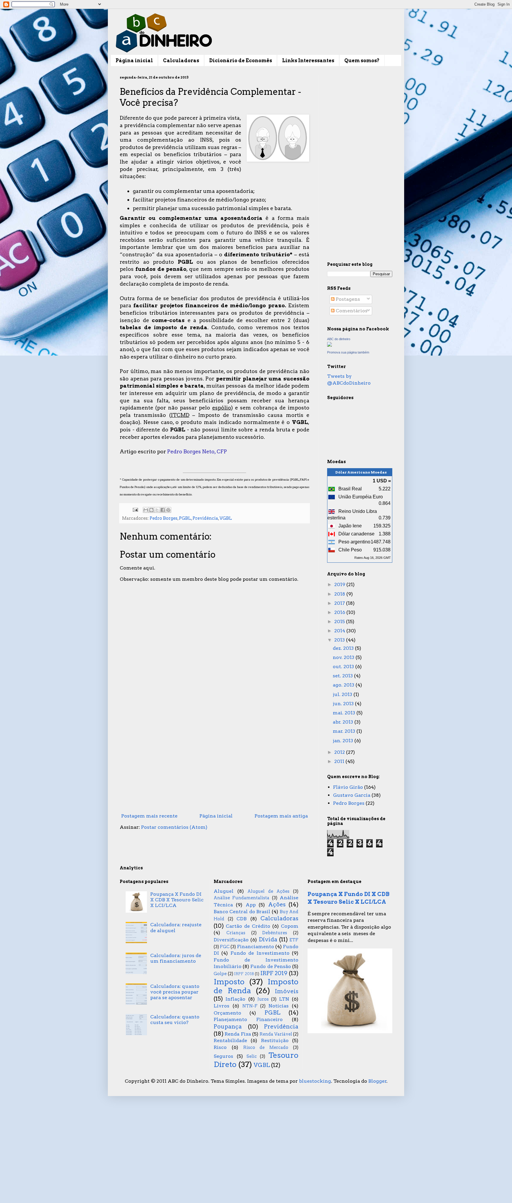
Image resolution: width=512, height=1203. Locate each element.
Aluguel (223, 891)
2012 (340, 752)
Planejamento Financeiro (248, 1019)
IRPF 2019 (274, 973)
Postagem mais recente (149, 816)
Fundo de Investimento (260, 953)
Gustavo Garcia (351, 795)
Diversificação (231, 940)
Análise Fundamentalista (241, 897)
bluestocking (315, 1081)
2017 (340, 603)
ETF (293, 940)
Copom (289, 926)
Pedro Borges (163, 518)
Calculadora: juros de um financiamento (175, 958)
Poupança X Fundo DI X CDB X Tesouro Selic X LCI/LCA (177, 899)
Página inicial (134, 60)
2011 (339, 761)
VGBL (226, 518)
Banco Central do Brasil (242, 911)
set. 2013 (343, 676)
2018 (340, 594)
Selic (252, 1056)
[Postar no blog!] (151, 510)
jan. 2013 (343, 740)
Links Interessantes (308, 60)
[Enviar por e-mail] (146, 510)
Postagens (347, 299)
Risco (220, 1047)
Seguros (223, 1056)
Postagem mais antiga (281, 816)
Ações (277, 904)
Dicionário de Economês (240, 60)
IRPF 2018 (244, 974)
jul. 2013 (343, 694)
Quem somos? (362, 60)
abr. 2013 (343, 722)
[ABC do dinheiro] (329, 345)
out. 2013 (344, 666)
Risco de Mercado (266, 1047)
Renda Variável (276, 1034)
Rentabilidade (230, 1040)
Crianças (235, 932)
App (251, 905)
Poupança (228, 1026)
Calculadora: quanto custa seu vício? (174, 1019)
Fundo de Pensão (270, 966)
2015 (340, 621)
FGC (225, 946)
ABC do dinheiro (338, 339)
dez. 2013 (344, 648)
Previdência (205, 518)
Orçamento (227, 1013)
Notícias (278, 1006)
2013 (340, 640)
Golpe (220, 973)
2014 (340, 631)
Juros (263, 999)
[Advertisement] (214, 761)
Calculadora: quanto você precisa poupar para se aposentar (174, 991)
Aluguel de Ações (268, 891)
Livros (221, 1006)
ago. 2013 (344, 685)
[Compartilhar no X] (157, 510)
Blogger (377, 1081)
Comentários (351, 310)
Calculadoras (181, 60)
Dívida (268, 939)
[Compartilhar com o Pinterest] (168, 510)
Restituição (275, 1040)
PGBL (185, 518)
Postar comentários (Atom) (174, 827)
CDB (241, 919)
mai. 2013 (344, 713)
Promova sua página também (348, 352)
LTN (284, 999)
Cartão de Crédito (248, 926)
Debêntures (274, 932)
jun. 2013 (344, 703)
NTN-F (249, 1006)
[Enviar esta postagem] (135, 509)
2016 (340, 612)
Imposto (229, 981)
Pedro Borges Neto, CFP (197, 451)
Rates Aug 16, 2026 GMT (372, 557)
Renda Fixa (238, 1034)
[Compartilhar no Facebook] (163, 510)
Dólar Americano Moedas (361, 472)
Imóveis (286, 991)
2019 (340, 584)
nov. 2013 (344, 657)
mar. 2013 (344, 731)
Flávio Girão (348, 787)
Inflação (235, 999)
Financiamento (255, 946)
